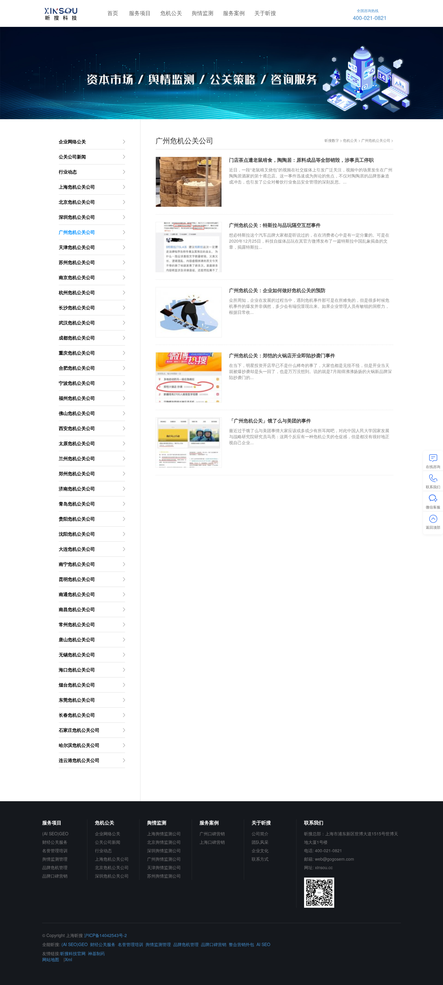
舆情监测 (202, 13)
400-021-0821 (370, 14)
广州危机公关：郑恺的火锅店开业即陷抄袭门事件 (282, 355)
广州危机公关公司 (375, 140)
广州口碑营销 (212, 833)
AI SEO (263, 944)
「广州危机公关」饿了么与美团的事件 (270, 420)
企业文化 (260, 850)
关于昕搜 (265, 13)
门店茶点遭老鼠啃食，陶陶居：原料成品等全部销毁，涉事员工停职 (301, 160)
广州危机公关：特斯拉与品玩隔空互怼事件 (275, 225)
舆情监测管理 (55, 859)
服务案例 (234, 13)
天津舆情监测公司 (164, 867)
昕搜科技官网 (73, 953)
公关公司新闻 (107, 842)
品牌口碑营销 (55, 876)
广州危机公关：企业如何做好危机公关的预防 (277, 290)
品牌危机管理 (55, 867)
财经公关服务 (55, 842)
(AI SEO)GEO (55, 833)
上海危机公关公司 (112, 859)
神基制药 (96, 953)
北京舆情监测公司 (164, 842)
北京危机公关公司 (112, 867)
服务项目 (140, 13)
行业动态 (103, 850)
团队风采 (260, 842)
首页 (112, 13)
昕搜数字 (332, 140)
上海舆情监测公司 (164, 833)
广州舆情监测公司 (164, 859)
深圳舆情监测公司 (164, 850)
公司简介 (260, 833)
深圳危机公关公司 (112, 876)
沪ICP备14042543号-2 (105, 935)
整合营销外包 (241, 944)
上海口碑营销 (212, 842)
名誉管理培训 (55, 850)
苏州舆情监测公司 (164, 876)
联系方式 (260, 859)
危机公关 (171, 13)
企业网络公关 (107, 833)
